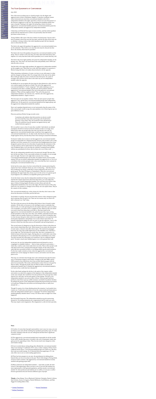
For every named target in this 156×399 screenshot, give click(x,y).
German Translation (18, 387)
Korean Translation (41, 387)
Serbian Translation (17, 390)
